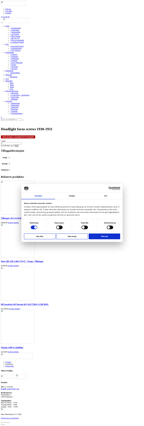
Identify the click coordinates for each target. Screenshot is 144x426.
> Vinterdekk (14, 30)
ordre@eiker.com (10, 389)
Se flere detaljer (13, 223)
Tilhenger (8, 75)
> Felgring (13, 54)
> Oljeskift (13, 111)
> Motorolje (14, 93)
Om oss (8, 9)
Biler (11, 83)
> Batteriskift (14, 105)
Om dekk (8, 11)
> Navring (13, 69)
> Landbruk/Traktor (17, 42)
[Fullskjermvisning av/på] (6, 422)
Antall (3, 141)
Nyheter (8, 362)
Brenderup (13, 77)
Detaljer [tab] (72, 196)
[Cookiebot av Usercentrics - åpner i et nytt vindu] (110, 188)
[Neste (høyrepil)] (4, 424)
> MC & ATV (15, 38)
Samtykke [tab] (38, 196)
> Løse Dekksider (16, 63)
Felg (7, 44)
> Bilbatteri (14, 99)
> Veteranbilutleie (16, 113)
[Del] (4, 422)
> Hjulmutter (14, 59)
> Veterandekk (15, 32)
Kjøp (16, 146)
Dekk (7, 26)
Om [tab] (105, 196)
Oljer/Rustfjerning (11, 91)
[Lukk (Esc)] (2, 422)
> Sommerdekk (15, 28)
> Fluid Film (14, 97)
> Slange (13, 65)
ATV (7, 79)
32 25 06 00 (5, 17)
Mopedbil (8, 81)
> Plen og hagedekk (17, 40)
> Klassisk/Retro (16, 48)
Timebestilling (15, 73)
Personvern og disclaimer (10, 418)
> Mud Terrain (15, 36)
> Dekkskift (14, 107)
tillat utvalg (72, 236)
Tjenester (8, 101)
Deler (12, 85)
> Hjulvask (14, 109)
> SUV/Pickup (15, 50)
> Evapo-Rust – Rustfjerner (19, 95)
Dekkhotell (9, 71)
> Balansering (15, 103)
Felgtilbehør (9, 52)
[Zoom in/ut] (8, 422)
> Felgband (14, 57)
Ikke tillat (39, 236)
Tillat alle (104, 236)
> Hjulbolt (13, 61)
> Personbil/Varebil (17, 46)
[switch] (59, 227)
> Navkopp (14, 67)
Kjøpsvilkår (9, 366)
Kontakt (8, 13)
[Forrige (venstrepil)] (2, 424)
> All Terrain (14, 34)
